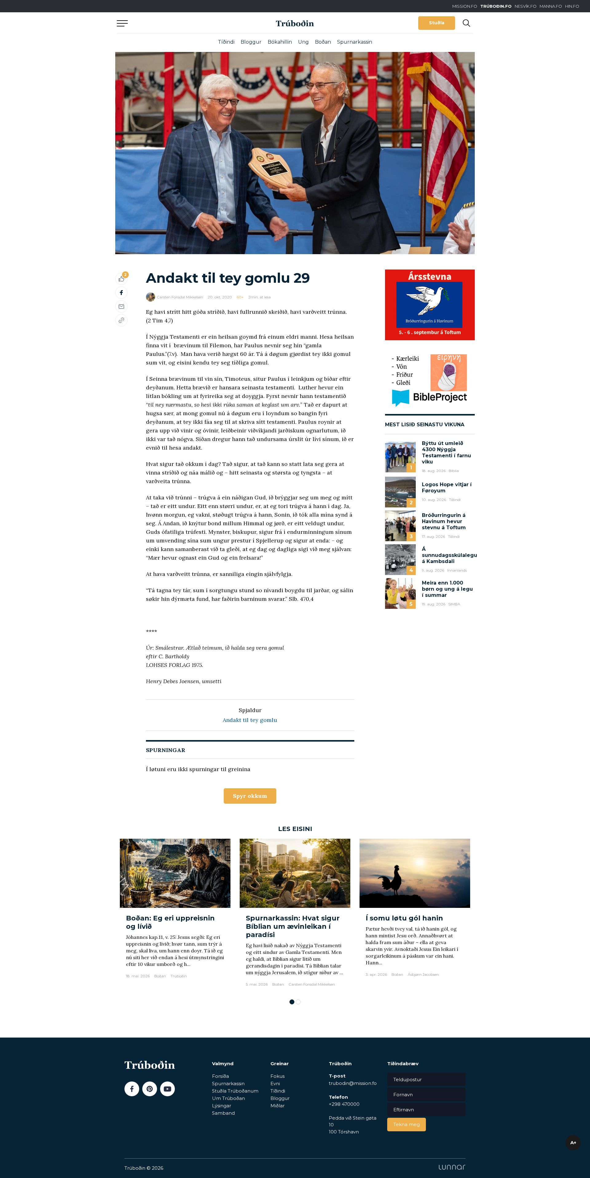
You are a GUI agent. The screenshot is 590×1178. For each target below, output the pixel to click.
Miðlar (277, 1106)
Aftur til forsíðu (174, 23)
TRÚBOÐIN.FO (496, 6)
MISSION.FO (464, 6)
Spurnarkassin (354, 42)
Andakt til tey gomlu (250, 719)
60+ (240, 297)
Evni (275, 1083)
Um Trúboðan (228, 1098)
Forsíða (220, 1076)
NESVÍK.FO (526, 6)
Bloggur (251, 42)
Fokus (277, 1076)
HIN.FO (572, 6)
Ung (303, 42)
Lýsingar (221, 1106)
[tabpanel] (175, 916)
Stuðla (436, 23)
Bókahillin (280, 42)
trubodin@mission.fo (353, 1083)
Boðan (323, 42)
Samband (223, 1113)
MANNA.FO (551, 6)
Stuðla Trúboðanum (235, 1091)
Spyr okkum (250, 795)
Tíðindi (226, 42)
